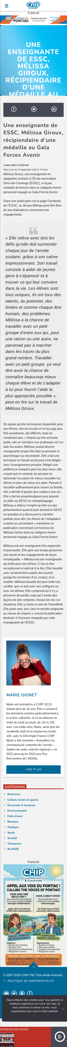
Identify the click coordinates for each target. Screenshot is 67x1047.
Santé (11, 832)
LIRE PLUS (33, 769)
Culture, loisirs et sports (22, 799)
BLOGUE (13, 848)
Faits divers (14, 816)
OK (34, 1015)
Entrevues (13, 794)
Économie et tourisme (21, 805)
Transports (14, 843)
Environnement (17, 810)
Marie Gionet (21, 695)
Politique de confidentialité (31, 980)
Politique (13, 827)
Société (12, 838)
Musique (12, 821)
